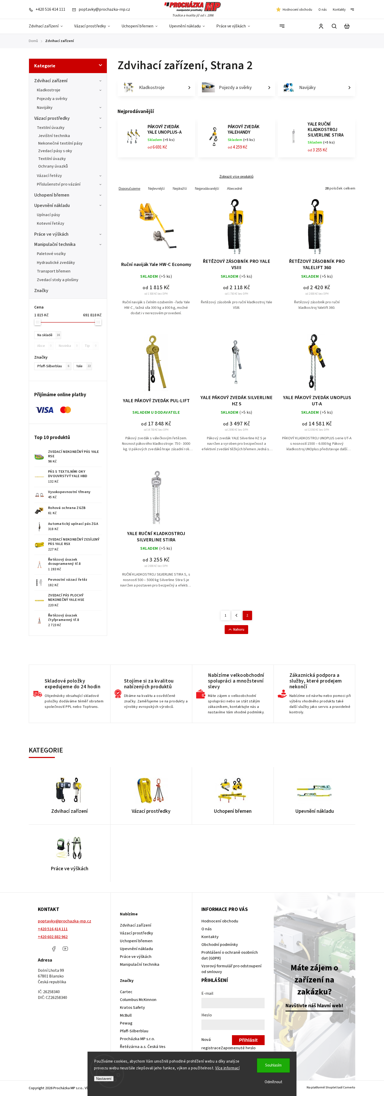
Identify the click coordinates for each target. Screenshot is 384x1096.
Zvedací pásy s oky (55, 151)
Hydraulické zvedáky (56, 262)
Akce (44, 345)
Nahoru (238, 629)
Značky (41, 290)
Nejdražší (180, 189)
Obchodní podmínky (219, 944)
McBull (126, 1015)
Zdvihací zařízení (50, 81)
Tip (90, 345)
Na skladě (48, 335)
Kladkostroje (48, 90)
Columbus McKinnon (138, 1000)
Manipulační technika (54, 244)
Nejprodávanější (207, 189)
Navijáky (45, 107)
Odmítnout (273, 1082)
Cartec (126, 992)
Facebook (53, 949)
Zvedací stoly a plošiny (57, 280)
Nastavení (104, 1079)
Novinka (68, 345)
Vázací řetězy (49, 176)
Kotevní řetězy (50, 223)
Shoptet (331, 1087)
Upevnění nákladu (52, 205)
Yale (83, 366)
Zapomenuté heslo (238, 1048)
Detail (156, 230)
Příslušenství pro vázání (58, 184)
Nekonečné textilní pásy (60, 143)
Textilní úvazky (51, 128)
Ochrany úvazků (53, 166)
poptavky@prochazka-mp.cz (64, 921)
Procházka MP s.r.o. (137, 1039)
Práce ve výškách (51, 234)
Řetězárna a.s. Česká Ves (142, 1047)
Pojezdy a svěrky (52, 99)
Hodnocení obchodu (297, 9)
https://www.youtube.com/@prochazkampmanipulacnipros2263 (65, 949)
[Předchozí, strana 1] (236, 615)
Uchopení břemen (51, 195)
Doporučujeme (129, 189)
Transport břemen (54, 271)
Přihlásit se (248, 1041)
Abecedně (234, 189)
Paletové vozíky (51, 254)
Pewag (126, 1023)
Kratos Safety (132, 1007)
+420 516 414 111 (53, 929)
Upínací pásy (48, 215)
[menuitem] (48, 26)
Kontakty (339, 9)
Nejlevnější (156, 189)
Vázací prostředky (52, 118)
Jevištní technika (54, 136)
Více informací (227, 1068)
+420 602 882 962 (53, 937)
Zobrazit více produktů (236, 176)
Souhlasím (273, 1065)
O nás (322, 9)
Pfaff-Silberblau (53, 366)
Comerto (349, 1087)
